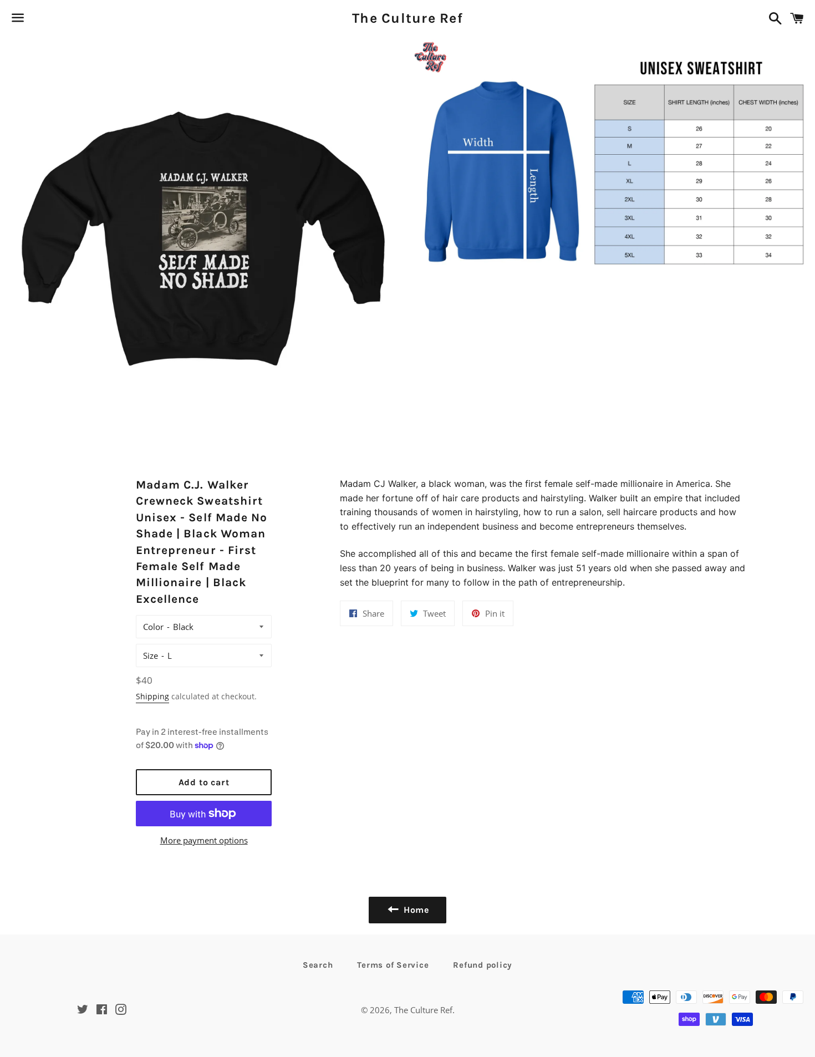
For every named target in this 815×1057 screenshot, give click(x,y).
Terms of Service (393, 965)
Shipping (152, 696)
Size (150, 655)
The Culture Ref (407, 18)
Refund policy (482, 965)
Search (318, 965)
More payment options (204, 840)
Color (153, 626)
